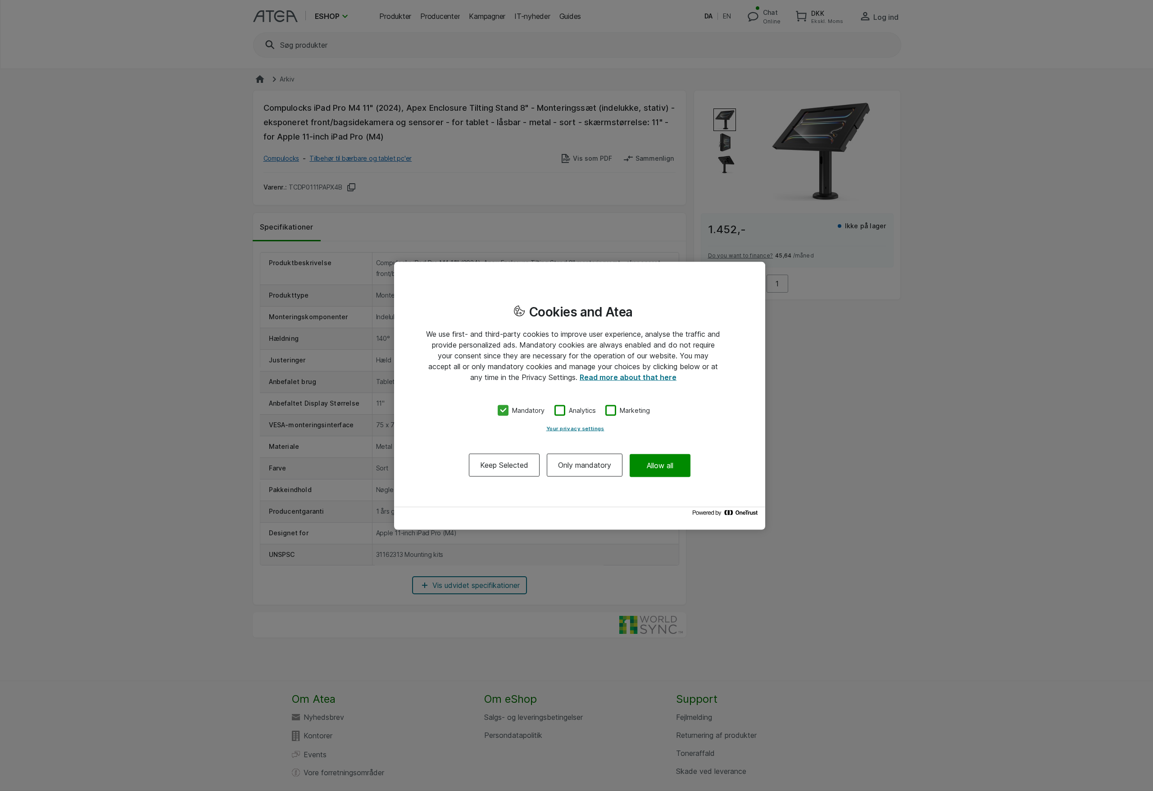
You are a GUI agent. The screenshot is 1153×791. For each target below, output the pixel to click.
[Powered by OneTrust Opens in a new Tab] (726, 514)
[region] (579, 395)
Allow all (660, 465)
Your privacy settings (575, 428)
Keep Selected (504, 465)
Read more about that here (628, 376)
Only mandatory (584, 465)
